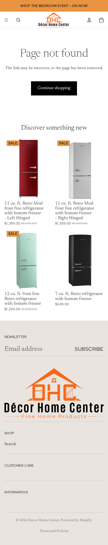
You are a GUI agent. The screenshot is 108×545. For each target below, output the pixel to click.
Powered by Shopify (76, 520)
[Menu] (6, 20)
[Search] (18, 20)
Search (10, 444)
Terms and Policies (54, 531)
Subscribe (89, 349)
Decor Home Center (43, 520)
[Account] (89, 20)
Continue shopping (54, 88)
